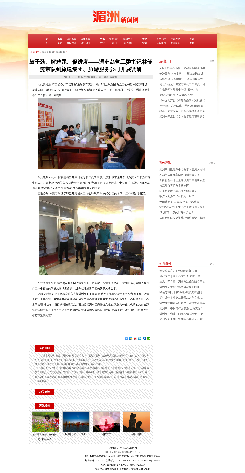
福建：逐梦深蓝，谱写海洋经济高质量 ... (183, 111)
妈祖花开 (106, 434)
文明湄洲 (113, 39)
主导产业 (175, 39)
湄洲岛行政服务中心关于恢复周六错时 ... (183, 169)
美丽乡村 (161, 39)
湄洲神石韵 (136, 434)
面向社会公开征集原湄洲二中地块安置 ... (183, 180)
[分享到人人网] (144, 338)
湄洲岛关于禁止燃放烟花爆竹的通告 (180, 287)
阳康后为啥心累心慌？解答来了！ (179, 191)
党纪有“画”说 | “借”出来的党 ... (177, 95)
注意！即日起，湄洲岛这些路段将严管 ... (183, 281)
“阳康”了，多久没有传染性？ (176, 212)
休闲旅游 (161, 43)
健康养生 (175, 43)
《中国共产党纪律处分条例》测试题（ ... (183, 100)
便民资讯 (71, 43)
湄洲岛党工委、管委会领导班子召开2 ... (183, 319)
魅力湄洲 (85, 43)
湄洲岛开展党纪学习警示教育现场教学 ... (183, 116)
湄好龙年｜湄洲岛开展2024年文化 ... (181, 297)
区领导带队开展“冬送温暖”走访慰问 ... (182, 292)
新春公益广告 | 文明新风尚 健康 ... (179, 270)
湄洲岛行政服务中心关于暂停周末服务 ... (183, 207)
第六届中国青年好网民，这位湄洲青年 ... (183, 303)
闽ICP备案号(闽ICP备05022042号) (122, 452)
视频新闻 (85, 39)
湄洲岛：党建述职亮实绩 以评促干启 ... (182, 313)
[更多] (212, 61)
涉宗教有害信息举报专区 (174, 185)
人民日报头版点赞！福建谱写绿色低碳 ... (183, 68)
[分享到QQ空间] (131, 338)
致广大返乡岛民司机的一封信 (176, 196)
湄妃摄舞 (127, 43)
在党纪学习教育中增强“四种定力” (179, 89)
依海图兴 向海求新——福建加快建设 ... (182, 73)
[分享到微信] (148, 338)
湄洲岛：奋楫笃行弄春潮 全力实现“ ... (182, 308)
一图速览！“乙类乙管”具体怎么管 (179, 201)
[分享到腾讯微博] (139, 338)
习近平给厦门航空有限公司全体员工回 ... (183, 84)
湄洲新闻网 (48, 52)
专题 (191, 39)
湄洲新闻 (71, 39)
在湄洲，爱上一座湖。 (76, 434)
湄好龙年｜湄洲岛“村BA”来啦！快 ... (181, 276)
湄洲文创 (127, 39)
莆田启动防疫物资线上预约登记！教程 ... (183, 217)
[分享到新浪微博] (135, 338)
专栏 (191, 43)
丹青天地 (113, 43)
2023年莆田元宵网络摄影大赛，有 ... (181, 174)
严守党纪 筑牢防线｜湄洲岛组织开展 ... (182, 105)
